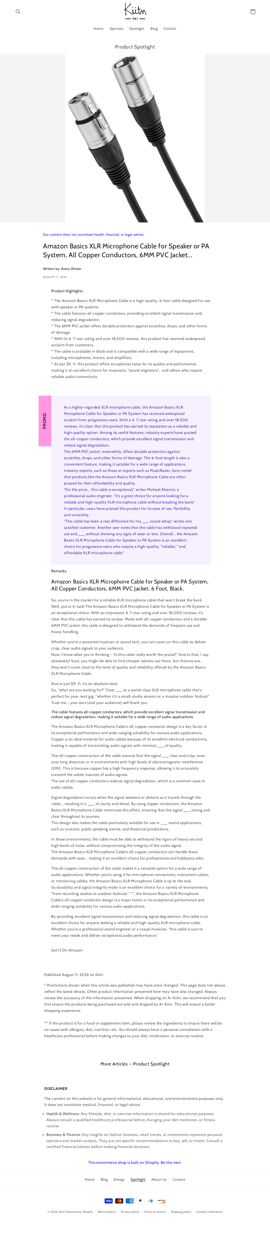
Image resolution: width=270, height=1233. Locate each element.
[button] (18, 11)
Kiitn (62, 1211)
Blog (104, 1179)
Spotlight (138, 1179)
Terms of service (155, 1211)
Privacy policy (130, 1211)
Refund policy (107, 1211)
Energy (119, 1179)
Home (90, 1179)
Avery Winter (71, 269)
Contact (179, 1179)
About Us (159, 1179)
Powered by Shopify (79, 1211)
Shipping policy (181, 1211)
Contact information (209, 1211)
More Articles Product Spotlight (134, 1064)
